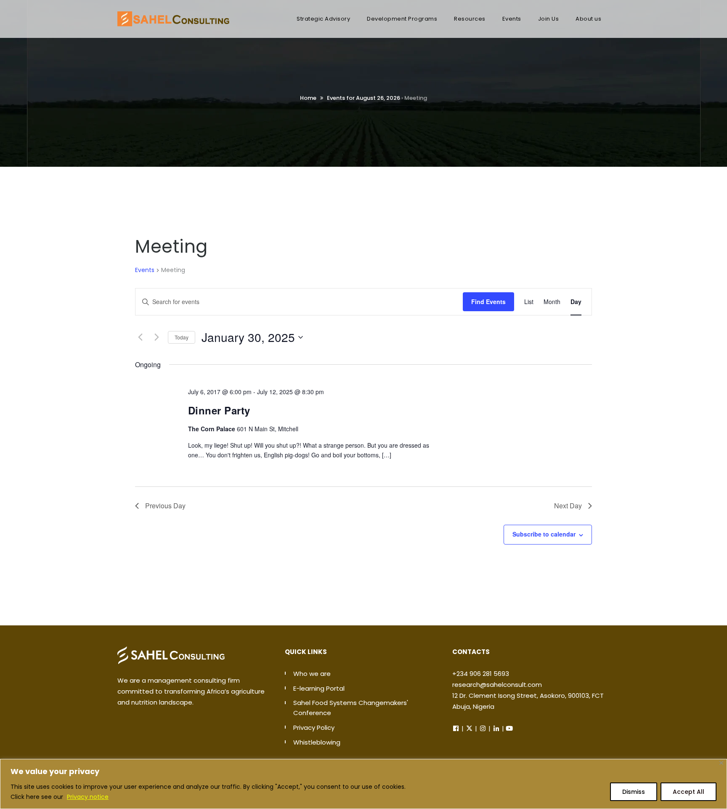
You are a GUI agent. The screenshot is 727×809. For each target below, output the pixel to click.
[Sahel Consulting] (173, 14)
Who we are (312, 673)
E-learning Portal (319, 688)
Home (308, 98)
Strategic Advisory (323, 19)
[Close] (721, 763)
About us (588, 19)
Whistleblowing (316, 742)
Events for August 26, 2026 (363, 98)
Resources (470, 19)
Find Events (488, 301)
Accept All (688, 792)
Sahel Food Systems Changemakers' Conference (350, 707)
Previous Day (165, 505)
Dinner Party (219, 410)
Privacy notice (88, 797)
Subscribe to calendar (544, 534)
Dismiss (633, 792)
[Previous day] (140, 337)
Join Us (548, 19)
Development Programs (402, 19)
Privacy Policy (313, 727)
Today (181, 337)
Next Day (568, 505)
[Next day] (156, 337)
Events (511, 19)
